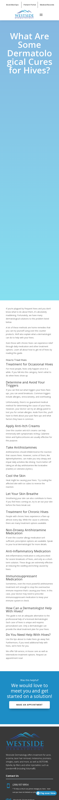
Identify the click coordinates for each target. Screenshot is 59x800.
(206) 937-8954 (20, 784)
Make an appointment (29, 704)
